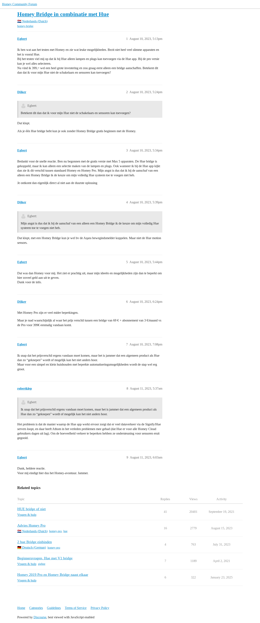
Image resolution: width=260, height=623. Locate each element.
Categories (36, 608)
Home (21, 608)
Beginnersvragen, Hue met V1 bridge (45, 558)
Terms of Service (76, 608)
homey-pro (55, 531)
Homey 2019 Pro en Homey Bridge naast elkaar (52, 575)
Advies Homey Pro (31, 525)
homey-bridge (25, 26)
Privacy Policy (100, 608)
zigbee (41, 563)
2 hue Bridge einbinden (34, 542)
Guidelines (54, 608)
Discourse (40, 617)
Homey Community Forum (19, 4)
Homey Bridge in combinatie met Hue (63, 14)
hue (65, 531)
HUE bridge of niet (31, 509)
